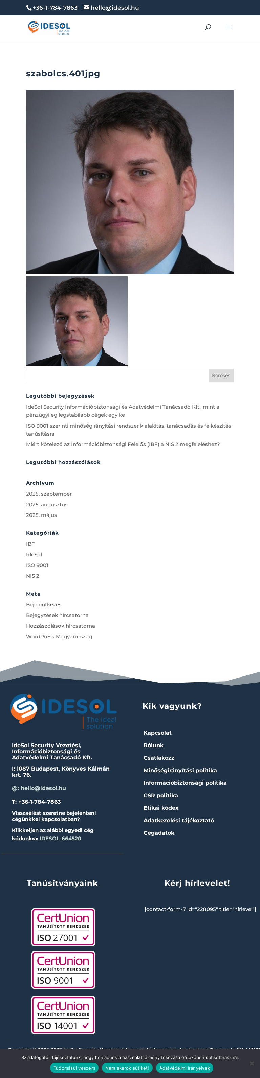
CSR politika (161, 795)
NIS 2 (32, 576)
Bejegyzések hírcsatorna (57, 615)
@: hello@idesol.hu (39, 788)
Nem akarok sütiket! (127, 1068)
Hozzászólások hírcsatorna (60, 626)
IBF (30, 544)
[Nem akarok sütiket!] (251, 1063)
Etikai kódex (161, 808)
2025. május (41, 515)
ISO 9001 (37, 565)
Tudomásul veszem (74, 1068)
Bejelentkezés (44, 604)
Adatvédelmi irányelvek (184, 1068)
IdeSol (34, 554)
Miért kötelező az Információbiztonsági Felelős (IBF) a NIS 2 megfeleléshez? (123, 444)
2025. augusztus (47, 504)
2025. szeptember (49, 493)
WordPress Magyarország (59, 636)
